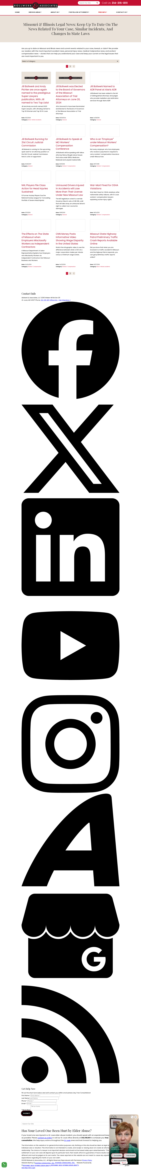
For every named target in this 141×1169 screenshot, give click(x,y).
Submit (26, 1113)
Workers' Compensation (69, 166)
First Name (26, 1095)
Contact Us (121, 12)
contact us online (45, 1138)
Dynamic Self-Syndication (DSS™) (65, 1165)
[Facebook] (70, 399)
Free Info (102, 12)
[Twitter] (70, 497)
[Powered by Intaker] (127, 1165)
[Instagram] (70, 792)
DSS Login (31, 1168)
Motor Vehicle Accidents (34, 120)
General (64, 120)
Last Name (25, 1098)
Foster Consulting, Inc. (65, 1163)
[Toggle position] (132, 1117)
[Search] (97, 3)
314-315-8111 (120, 3)
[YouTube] (70, 694)
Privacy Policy (87, 1160)
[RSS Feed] (70, 1083)
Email (24, 1104)
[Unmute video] (112, 1117)
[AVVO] (70, 886)
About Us (55, 12)
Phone (24, 1101)
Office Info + (54, 300)
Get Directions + (65, 300)
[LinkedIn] (70, 595)
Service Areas (34, 12)
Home (17, 12)
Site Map (25, 1168)
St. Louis (67, 1140)
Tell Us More (26, 1110)
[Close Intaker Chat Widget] (135, 1117)
